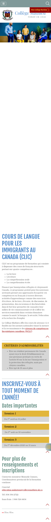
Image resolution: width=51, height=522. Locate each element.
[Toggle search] (47, 3)
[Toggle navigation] (3, 3)
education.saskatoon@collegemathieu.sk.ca (22, 490)
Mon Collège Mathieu (39, 10)
